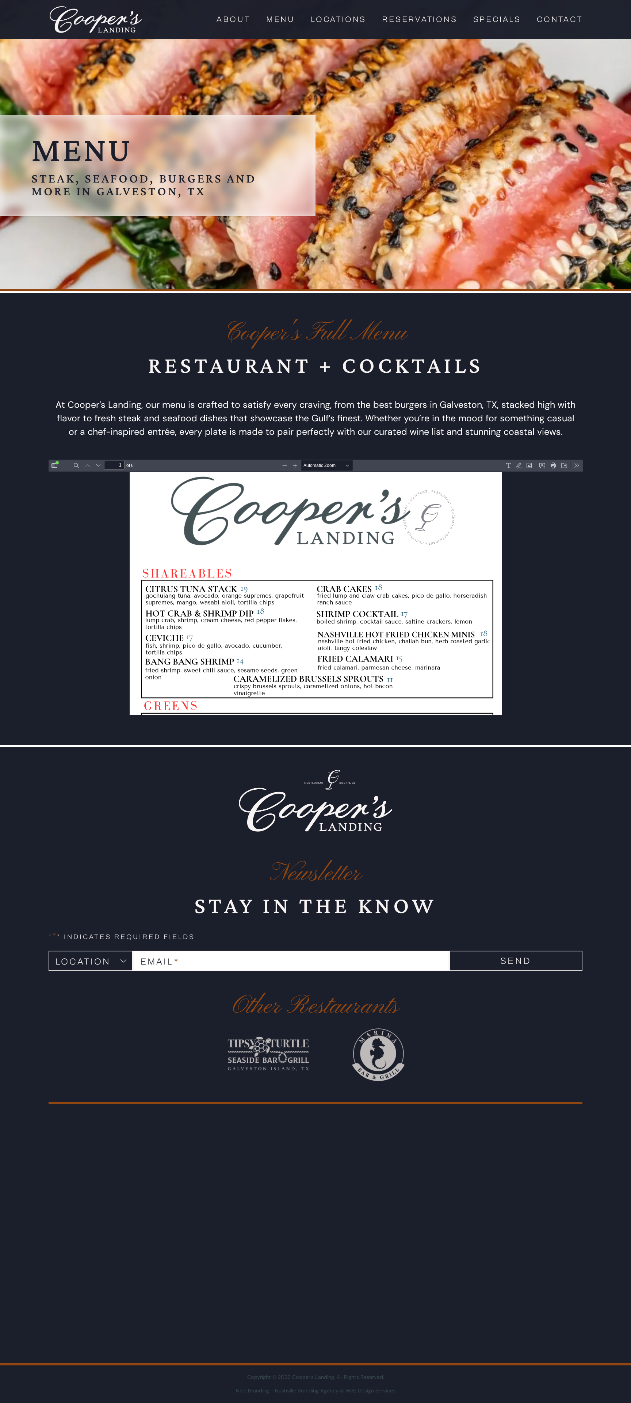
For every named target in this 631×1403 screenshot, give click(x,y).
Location (83, 961)
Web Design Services (370, 1390)
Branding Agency (318, 1390)
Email (159, 962)
